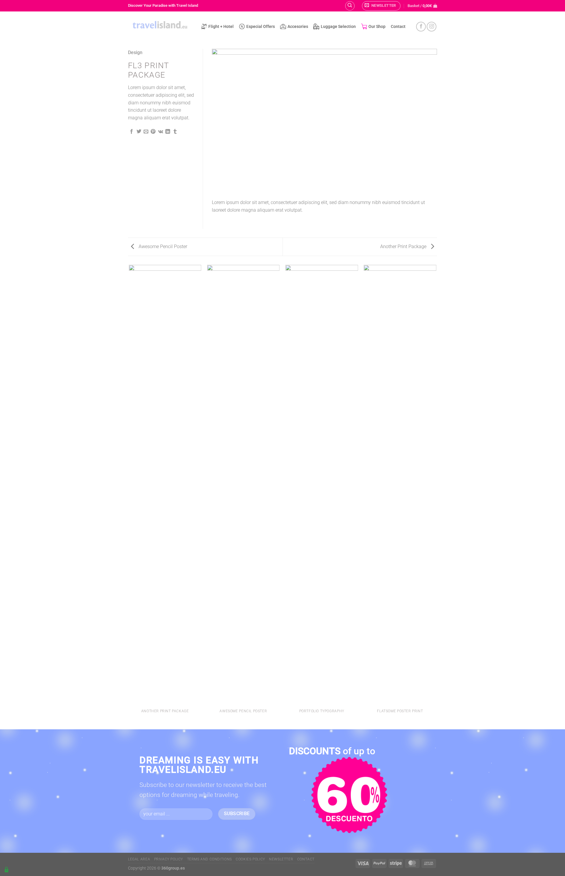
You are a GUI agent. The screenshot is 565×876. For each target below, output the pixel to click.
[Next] (425, 121)
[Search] (350, 6)
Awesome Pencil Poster (162, 246)
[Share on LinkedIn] (167, 131)
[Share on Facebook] (131, 131)
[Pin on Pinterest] (153, 131)
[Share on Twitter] (139, 131)
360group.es (173, 868)
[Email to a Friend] (146, 131)
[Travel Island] (160, 26)
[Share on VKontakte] (160, 131)
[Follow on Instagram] (431, 26)
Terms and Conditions (209, 859)
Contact (398, 26)
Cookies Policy (250, 859)
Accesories (298, 26)
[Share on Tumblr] (175, 131)
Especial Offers (260, 26)
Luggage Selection (338, 26)
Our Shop (376, 26)
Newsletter (281, 859)
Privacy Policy (168, 859)
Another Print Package (404, 246)
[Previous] (223, 121)
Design (135, 52)
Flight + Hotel (221, 26)
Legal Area (139, 859)
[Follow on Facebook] (421, 26)
